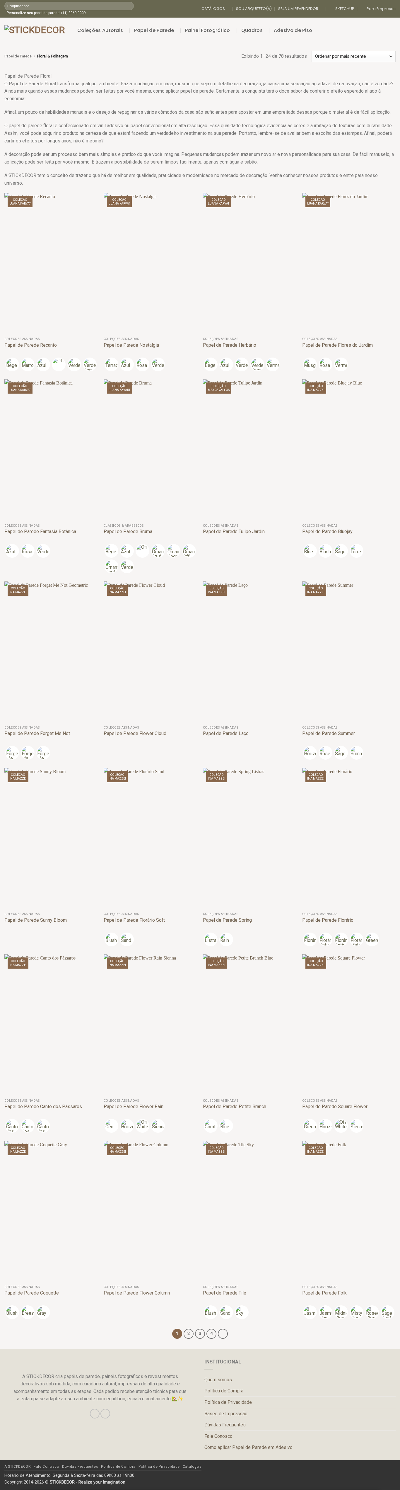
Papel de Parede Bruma (128, 531)
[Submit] (129, 5)
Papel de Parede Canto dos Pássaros (43, 1106)
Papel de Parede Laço (226, 733)
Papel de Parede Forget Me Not (37, 733)
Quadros (252, 30)
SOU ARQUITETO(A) (254, 8)
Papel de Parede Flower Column (137, 1293)
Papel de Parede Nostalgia (131, 345)
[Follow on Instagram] (95, 1413)
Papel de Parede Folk (324, 1293)
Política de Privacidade (228, 1402)
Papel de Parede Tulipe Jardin (234, 531)
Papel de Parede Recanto (30, 345)
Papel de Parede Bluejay (327, 531)
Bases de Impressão (225, 1413)
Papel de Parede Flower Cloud (135, 733)
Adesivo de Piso (293, 30)
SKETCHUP (344, 8)
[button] (380, 30)
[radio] (12, 364)
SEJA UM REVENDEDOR (298, 8)
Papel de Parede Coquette (31, 1293)
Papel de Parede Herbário (229, 345)
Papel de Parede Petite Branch (234, 1106)
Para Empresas (381, 8)
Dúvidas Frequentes (225, 1425)
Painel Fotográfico (207, 30)
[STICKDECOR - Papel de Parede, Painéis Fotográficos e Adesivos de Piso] (36, 30)
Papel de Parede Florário (327, 920)
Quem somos (218, 1379)
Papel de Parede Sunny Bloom (35, 920)
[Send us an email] (105, 1413)
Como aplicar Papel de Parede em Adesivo (248, 1447)
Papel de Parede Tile (224, 1293)
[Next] (223, 1334)
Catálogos (192, 1467)
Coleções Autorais (100, 30)
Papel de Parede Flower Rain (133, 1106)
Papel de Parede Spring (227, 920)
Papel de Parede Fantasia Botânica (40, 531)
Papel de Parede (154, 30)
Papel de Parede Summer (328, 733)
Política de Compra (223, 1391)
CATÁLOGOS (213, 8)
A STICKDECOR (17, 1467)
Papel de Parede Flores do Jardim (337, 345)
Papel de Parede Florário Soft (134, 920)
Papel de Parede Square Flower (334, 1106)
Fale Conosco (218, 1436)
